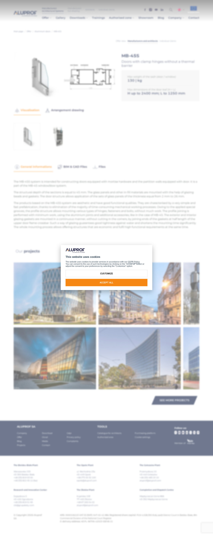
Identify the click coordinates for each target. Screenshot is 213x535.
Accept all (106, 282)
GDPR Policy (133, 262)
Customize (106, 273)
